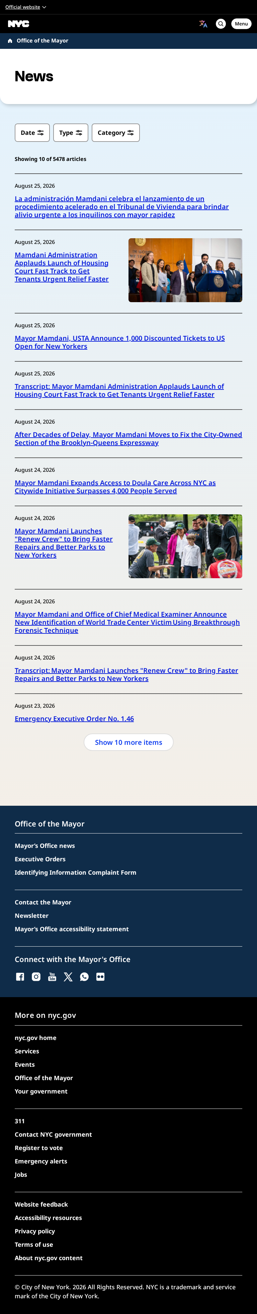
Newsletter (32, 915)
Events (25, 1064)
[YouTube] (52, 976)
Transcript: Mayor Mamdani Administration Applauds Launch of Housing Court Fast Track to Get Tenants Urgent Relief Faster (119, 390)
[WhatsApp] (84, 976)
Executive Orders (40, 859)
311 (20, 1121)
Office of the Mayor (42, 40)
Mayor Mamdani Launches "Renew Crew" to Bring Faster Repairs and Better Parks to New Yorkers (64, 543)
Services (27, 1051)
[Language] (203, 24)
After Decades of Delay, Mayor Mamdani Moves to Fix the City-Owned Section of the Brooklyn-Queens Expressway (128, 439)
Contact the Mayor (43, 902)
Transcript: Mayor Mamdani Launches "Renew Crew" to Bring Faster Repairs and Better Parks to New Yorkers (126, 675)
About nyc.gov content (49, 1258)
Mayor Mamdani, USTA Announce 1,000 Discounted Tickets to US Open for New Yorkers (120, 342)
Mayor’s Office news (45, 846)
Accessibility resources (48, 1218)
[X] (68, 976)
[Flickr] (100, 976)
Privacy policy (35, 1231)
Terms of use (34, 1244)
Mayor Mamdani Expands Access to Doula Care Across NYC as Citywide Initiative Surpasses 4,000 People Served (115, 487)
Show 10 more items (128, 742)
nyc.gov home (36, 1038)
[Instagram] (36, 976)
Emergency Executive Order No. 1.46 (74, 719)
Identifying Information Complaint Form (76, 872)
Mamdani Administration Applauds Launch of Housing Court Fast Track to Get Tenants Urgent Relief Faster (62, 267)
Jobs (21, 1174)
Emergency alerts (41, 1161)
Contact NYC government (53, 1134)
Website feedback (41, 1204)
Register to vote (39, 1148)
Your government (41, 1091)
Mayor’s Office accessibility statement (72, 929)
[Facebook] (20, 976)
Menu (241, 23)
